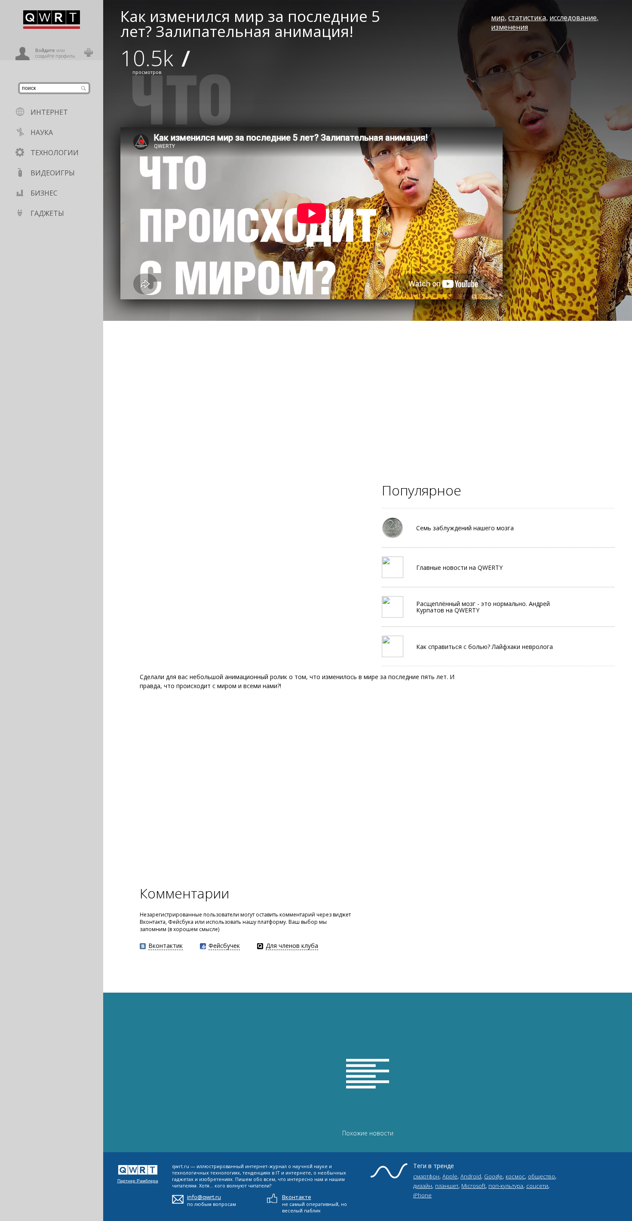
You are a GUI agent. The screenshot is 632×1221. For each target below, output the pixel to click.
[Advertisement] (361, 381)
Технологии (55, 152)
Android (470, 1176)
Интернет (49, 112)
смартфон (426, 1176)
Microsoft (473, 1186)
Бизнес (44, 193)
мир (498, 17)
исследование (573, 17)
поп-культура (505, 1186)
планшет (446, 1186)
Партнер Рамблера (137, 1180)
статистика (527, 17)
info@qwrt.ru (204, 1197)
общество (541, 1176)
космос (515, 1176)
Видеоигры (53, 173)
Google (493, 1176)
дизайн (422, 1186)
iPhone (422, 1195)
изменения (509, 27)
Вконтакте (296, 1197)
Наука (42, 132)
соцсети (537, 1186)
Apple (449, 1176)
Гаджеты (47, 213)
